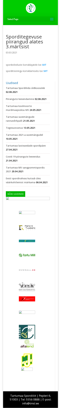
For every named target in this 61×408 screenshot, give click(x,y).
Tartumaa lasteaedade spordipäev (26, 145)
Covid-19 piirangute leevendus (23, 156)
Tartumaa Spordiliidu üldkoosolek (25, 88)
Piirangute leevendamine (20, 99)
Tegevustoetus (14, 127)
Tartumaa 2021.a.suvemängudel (24, 134)
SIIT (44, 64)
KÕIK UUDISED (15, 193)
